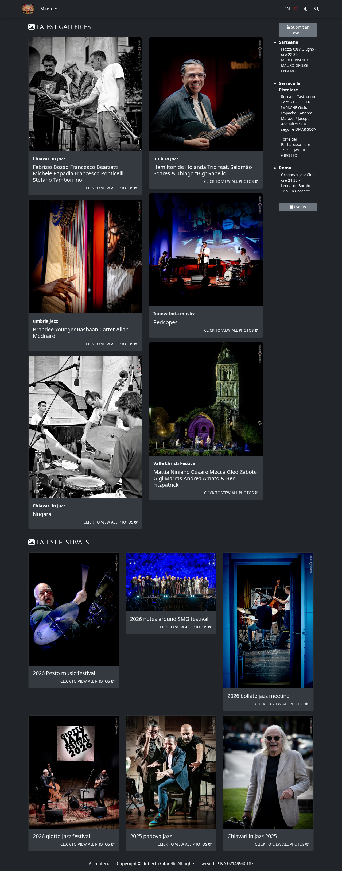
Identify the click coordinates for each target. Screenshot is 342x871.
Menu (46, 9)
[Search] (316, 8)
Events (299, 206)
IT (295, 9)
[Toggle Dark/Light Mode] (306, 8)
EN (287, 9)
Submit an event (299, 30)
